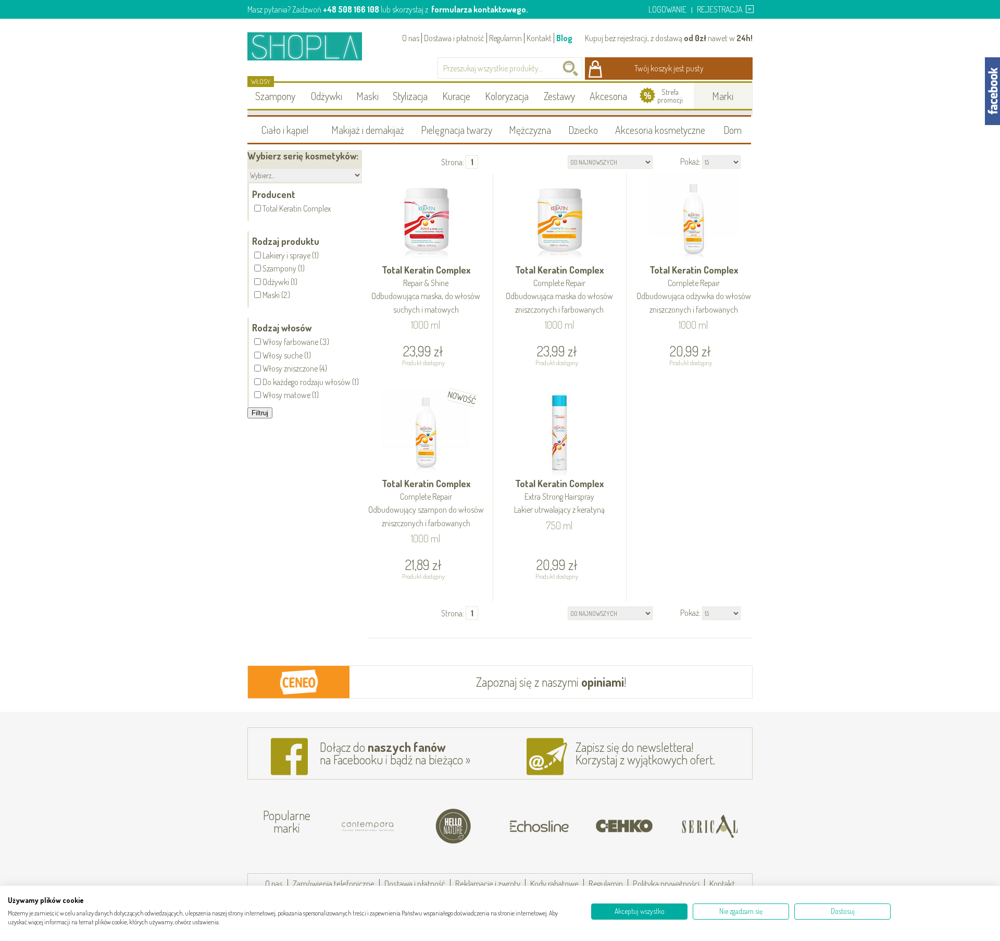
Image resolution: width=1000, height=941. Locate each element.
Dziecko (583, 130)
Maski (367, 96)
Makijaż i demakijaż (367, 130)
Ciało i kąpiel (285, 130)
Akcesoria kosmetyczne (660, 130)
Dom (732, 130)
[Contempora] (368, 826)
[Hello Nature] (453, 826)
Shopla (311, 46)
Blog (564, 38)
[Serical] (710, 826)
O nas (410, 38)
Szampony (275, 96)
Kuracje (456, 96)
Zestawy (559, 96)
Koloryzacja (507, 96)
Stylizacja (410, 96)
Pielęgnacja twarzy (456, 130)
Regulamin (505, 38)
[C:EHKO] (624, 826)
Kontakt (539, 38)
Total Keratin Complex (425, 289)
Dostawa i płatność (454, 38)
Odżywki (326, 96)
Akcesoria (608, 96)
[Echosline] (539, 826)
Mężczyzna (530, 130)
